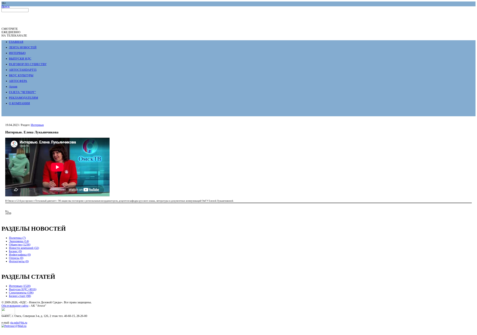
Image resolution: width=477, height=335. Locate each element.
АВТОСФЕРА (18, 81)
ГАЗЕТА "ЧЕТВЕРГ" (22, 92)
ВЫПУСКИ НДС (20, 58)
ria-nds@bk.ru (18, 322)
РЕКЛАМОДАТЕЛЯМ (23, 97)
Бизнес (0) (15, 251)
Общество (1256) (19, 244)
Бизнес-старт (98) (20, 296)
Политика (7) (17, 237)
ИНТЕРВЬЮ (17, 53)
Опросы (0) (16, 258)
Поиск (5, 6)
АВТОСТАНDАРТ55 (23, 69)
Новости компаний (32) (24, 247)
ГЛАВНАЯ (16, 41)
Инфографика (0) (20, 254)
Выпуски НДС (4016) (22, 289)
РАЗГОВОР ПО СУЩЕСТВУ (28, 64)
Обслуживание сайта (14, 305)
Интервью (37, 125)
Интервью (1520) (20, 285)
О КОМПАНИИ (19, 103)
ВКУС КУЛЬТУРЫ (21, 75)
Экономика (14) (19, 241)
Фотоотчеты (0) (19, 261)
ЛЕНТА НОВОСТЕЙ (23, 47)
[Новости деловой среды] (8, 313)
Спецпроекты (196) (21, 292)
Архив (13, 86)
